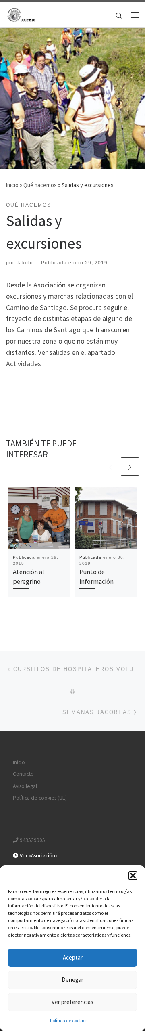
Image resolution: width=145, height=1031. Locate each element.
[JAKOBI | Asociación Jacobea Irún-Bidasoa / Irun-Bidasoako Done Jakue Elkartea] (22, 13)
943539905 (32, 840)
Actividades (23, 363)
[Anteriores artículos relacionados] (111, 466)
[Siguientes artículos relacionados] (130, 466)
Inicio (12, 185)
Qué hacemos (40, 185)
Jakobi (24, 263)
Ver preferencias (72, 1002)
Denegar (72, 979)
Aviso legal (25, 786)
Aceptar (73, 957)
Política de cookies (68, 1020)
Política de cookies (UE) (40, 797)
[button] (133, 876)
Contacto (23, 774)
